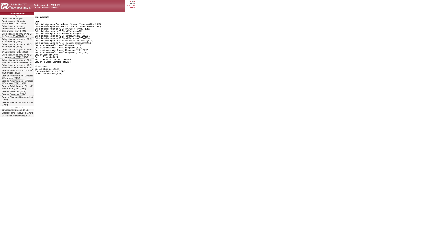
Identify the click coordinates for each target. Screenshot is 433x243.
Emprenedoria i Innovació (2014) (17, 113)
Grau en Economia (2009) (14, 91)
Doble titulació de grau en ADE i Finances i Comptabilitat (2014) (17, 61)
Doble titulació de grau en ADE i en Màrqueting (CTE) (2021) (17, 50)
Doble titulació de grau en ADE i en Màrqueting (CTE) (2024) (17, 56)
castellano (131, 5)
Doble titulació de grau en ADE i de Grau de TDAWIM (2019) (17, 35)
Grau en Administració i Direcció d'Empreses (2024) (17, 77)
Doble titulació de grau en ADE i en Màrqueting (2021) (17, 40)
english (132, 7)
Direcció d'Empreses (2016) (15, 110)
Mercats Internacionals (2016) (16, 116)
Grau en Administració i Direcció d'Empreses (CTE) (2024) (17, 87)
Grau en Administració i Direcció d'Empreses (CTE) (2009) (17, 82)
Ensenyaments (17, 13)
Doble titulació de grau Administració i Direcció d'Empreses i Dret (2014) (14, 21)
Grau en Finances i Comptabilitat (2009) (17, 98)
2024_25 (55, 5)
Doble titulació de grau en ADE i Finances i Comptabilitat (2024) (17, 66)
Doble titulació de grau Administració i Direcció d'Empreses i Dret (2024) (14, 28)
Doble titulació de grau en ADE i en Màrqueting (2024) (17, 45)
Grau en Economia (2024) (14, 94)
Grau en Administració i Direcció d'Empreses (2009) (17, 71)
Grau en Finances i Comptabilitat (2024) (17, 103)
